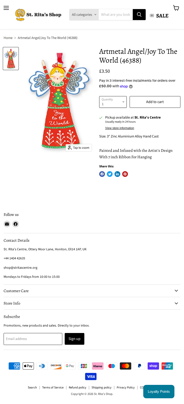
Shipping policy (101, 387)
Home (8, 38)
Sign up (74, 338)
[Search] (139, 14)
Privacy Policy (126, 387)
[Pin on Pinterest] (125, 174)
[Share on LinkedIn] (117, 174)
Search (32, 387)
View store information (119, 128)
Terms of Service (52, 387)
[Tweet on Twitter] (110, 174)
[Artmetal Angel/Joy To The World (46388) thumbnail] (10, 58)
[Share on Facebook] (102, 174)
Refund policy (77, 387)
